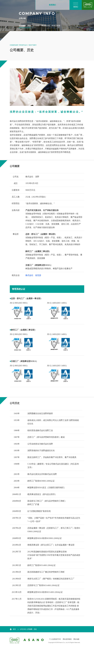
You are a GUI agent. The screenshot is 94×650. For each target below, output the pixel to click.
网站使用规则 (67, 639)
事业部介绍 (45, 26)
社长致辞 (36, 26)
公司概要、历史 (25, 26)
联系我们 (52, 5)
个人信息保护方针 (55, 639)
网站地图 (76, 639)
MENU (75, 7)
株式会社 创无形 (33, 275)
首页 (14, 629)
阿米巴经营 (56, 26)
